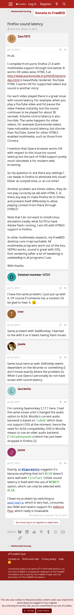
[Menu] (10, 4)
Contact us (14, 559)
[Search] (64, 4)
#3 (65, 324)
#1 (65, 49)
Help (61, 559)
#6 (65, 463)
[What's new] (57, 4)
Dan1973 (15, 29)
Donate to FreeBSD (50, 13)
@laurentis (31, 469)
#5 (65, 402)
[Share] (60, 50)
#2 (65, 287)
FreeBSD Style (18, 554)
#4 (65, 357)
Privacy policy (49, 559)
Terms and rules (30, 559)
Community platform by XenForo (36, 568)
